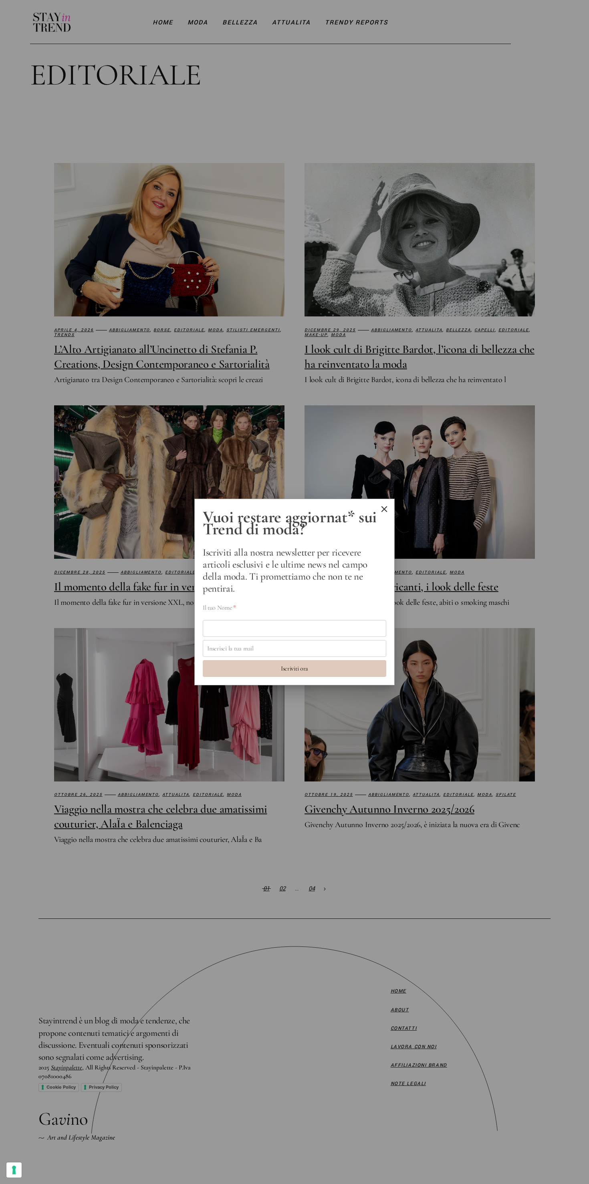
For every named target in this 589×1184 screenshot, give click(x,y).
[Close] (384, 509)
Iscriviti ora (294, 668)
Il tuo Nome (219, 608)
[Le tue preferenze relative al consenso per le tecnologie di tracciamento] (14, 1170)
